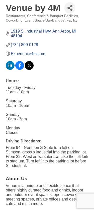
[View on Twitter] (29, 68)
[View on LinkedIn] (10, 68)
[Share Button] (69, 8)
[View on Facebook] (19, 68)
